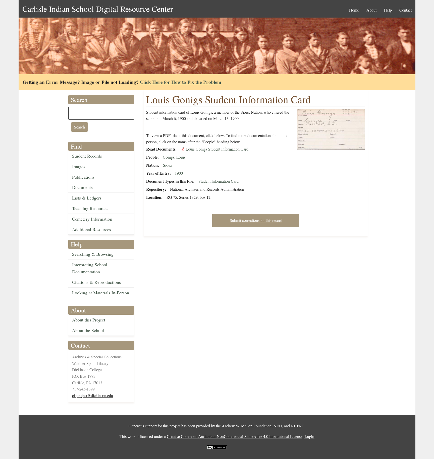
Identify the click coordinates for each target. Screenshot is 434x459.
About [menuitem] (371, 10)
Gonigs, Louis (174, 157)
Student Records (87, 156)
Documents (82, 187)
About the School (88, 330)
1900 (179, 173)
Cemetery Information (92, 219)
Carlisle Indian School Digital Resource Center (97, 8)
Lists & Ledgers (86, 198)
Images (78, 166)
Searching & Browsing (93, 254)
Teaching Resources (90, 208)
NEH (278, 425)
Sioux (167, 165)
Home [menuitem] (354, 10)
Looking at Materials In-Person (100, 293)
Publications (83, 177)
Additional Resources (91, 229)
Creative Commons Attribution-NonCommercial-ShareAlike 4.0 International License (234, 436)
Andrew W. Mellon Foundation (247, 425)
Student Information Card (218, 181)
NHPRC (297, 425)
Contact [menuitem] (405, 10)
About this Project (88, 320)
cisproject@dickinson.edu (92, 395)
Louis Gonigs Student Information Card (217, 149)
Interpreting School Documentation (89, 268)
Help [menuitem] (388, 10)
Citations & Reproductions (96, 282)
